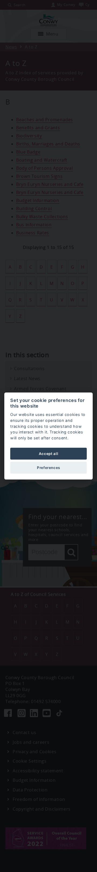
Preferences (48, 467)
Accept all (48, 453)
